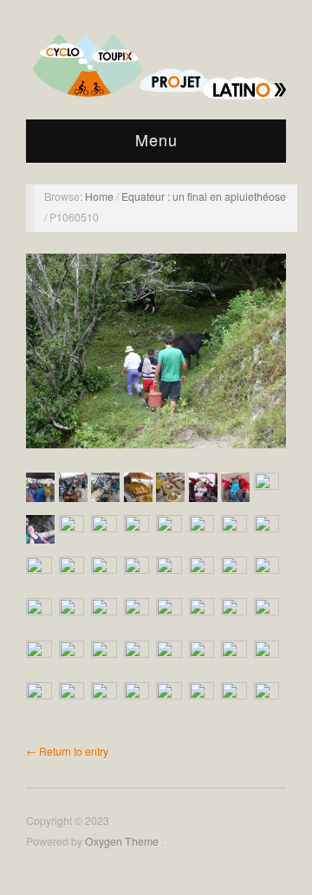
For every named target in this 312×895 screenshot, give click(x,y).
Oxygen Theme (123, 841)
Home (100, 196)
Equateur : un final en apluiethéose (203, 196)
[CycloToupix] (156, 61)
